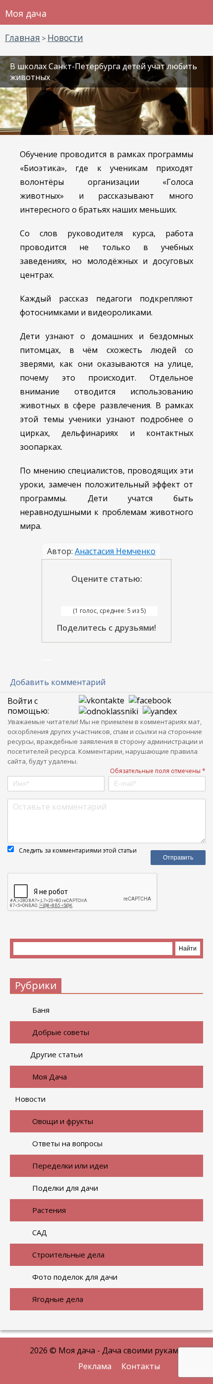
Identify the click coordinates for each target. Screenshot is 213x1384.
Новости (30, 1099)
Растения (49, 1210)
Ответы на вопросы (67, 1143)
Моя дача (26, 13)
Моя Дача (49, 1076)
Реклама (94, 1366)
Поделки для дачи (65, 1188)
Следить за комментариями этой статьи (78, 850)
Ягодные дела (57, 1299)
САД (39, 1232)
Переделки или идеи (70, 1165)
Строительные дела (68, 1254)
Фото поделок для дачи (74, 1277)
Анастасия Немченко (115, 551)
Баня (41, 1010)
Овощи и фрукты (62, 1121)
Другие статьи (56, 1054)
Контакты (140, 1366)
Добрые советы (60, 1032)
